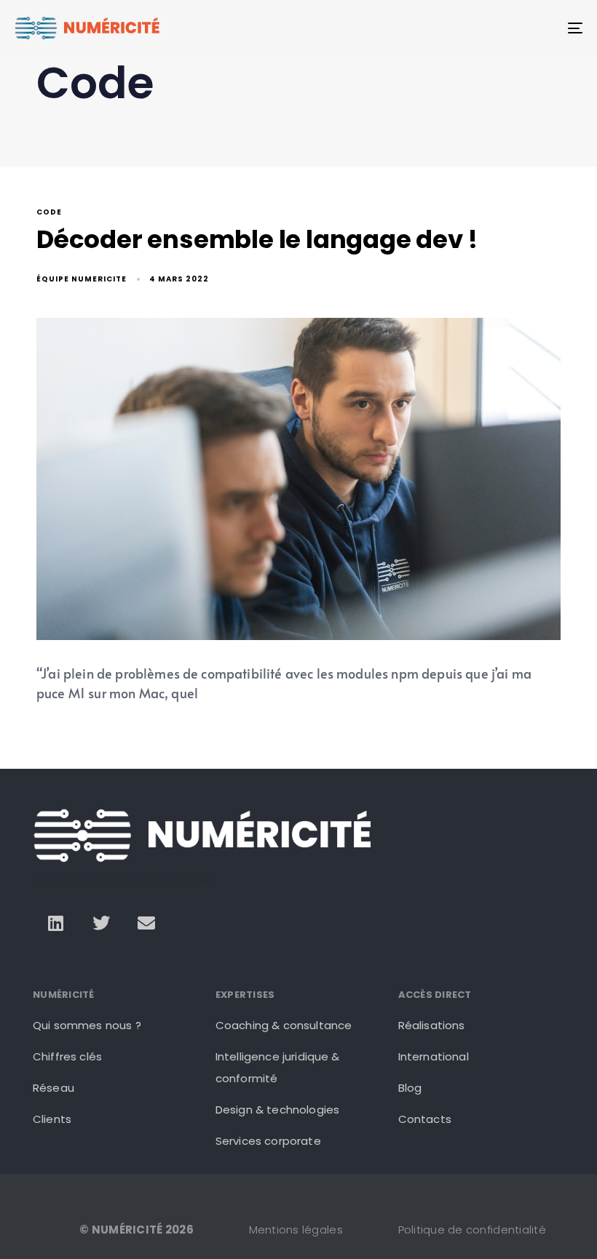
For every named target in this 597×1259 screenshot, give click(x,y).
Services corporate (268, 1140)
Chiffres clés (67, 1056)
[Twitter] (101, 923)
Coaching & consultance (284, 1025)
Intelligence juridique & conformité (278, 1067)
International (433, 1056)
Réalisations (431, 1025)
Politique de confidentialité (472, 1229)
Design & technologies (277, 1109)
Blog (410, 1087)
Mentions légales (296, 1229)
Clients (52, 1119)
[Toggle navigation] (487, 28)
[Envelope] (146, 923)
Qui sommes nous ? (87, 1025)
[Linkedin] (55, 923)
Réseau (53, 1087)
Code (49, 212)
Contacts (424, 1119)
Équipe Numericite (81, 278)
